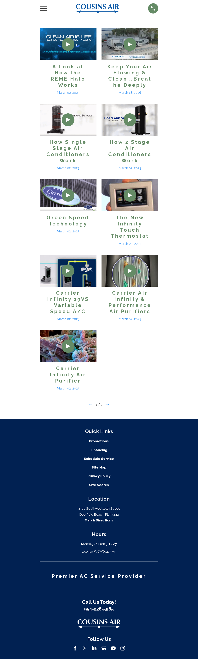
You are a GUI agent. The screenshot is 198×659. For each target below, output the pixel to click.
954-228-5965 (99, 608)
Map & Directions (99, 520)
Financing (99, 450)
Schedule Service (99, 459)
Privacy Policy (99, 476)
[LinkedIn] (94, 648)
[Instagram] (122, 648)
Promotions (99, 441)
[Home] (97, 8)
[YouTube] (113, 648)
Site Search (99, 485)
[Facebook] (75, 648)
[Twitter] (84, 648)
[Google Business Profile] (104, 648)
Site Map (99, 467)
